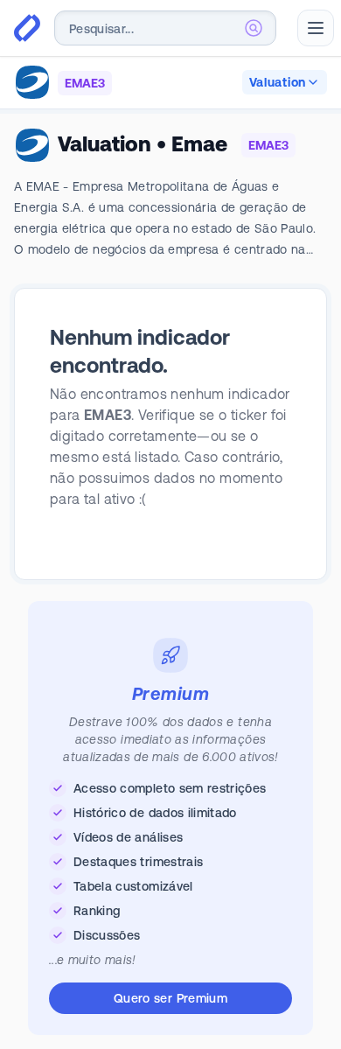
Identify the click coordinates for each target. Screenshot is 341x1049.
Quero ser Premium (170, 998)
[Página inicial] (27, 28)
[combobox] (165, 27)
